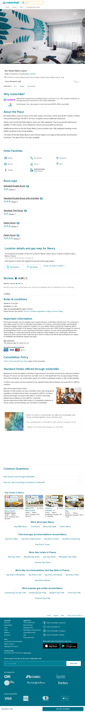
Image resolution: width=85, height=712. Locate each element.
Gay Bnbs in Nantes (42, 580)
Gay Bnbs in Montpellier (15, 575)
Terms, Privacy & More (74, 615)
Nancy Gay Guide (49, 526)
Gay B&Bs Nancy (20, 526)
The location (14, 267)
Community (35, 526)
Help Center (27, 653)
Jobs (5, 627)
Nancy (21, 7)
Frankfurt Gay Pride (42, 598)
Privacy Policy (23, 361)
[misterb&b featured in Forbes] (63, 683)
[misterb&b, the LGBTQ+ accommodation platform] (10, 2)
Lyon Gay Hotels (49, 557)
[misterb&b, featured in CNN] (7, 676)
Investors (7, 635)
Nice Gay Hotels (14, 557)
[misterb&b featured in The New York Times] (36, 683)
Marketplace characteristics (32, 630)
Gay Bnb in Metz (11, 539)
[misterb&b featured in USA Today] (9, 682)
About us (7, 622)
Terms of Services (10, 361)
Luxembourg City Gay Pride (15, 593)
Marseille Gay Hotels (32, 557)
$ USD (49, 615)
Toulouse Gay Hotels (42, 562)
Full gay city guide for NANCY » (54, 266)
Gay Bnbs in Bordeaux (53, 575)
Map (62, 77)
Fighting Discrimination (11, 646)
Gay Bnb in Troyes (42, 544)
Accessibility (8, 625)
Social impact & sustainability (13, 641)
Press (6, 630)
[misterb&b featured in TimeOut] (60, 676)
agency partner (30, 74)
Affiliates (7, 632)
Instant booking (63, 709)
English (56, 615)
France (14, 7)
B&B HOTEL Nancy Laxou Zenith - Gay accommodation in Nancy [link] (30, 509)
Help (62, 615)
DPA (24, 635)
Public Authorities (28, 637)
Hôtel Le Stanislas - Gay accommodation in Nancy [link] (50, 509)
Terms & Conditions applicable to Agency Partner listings (43, 311)
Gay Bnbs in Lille (35, 575)
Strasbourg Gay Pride (37, 593)
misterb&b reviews (29, 632)
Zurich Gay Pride (74, 593)
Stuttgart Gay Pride (56, 593)
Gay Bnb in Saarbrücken (31, 539)
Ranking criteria (28, 627)
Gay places (34, 267)
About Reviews (28, 625)
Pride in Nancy (65, 526)
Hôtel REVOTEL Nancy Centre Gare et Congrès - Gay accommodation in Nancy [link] (10, 510)
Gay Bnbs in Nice (72, 575)
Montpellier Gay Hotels (68, 557)
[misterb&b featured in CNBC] (33, 676)
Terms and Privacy (29, 622)
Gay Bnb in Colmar (51, 539)
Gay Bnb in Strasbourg (71, 539)
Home (7, 7)
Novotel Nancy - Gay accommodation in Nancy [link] (71, 510)
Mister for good (9, 644)
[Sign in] (80, 15)
